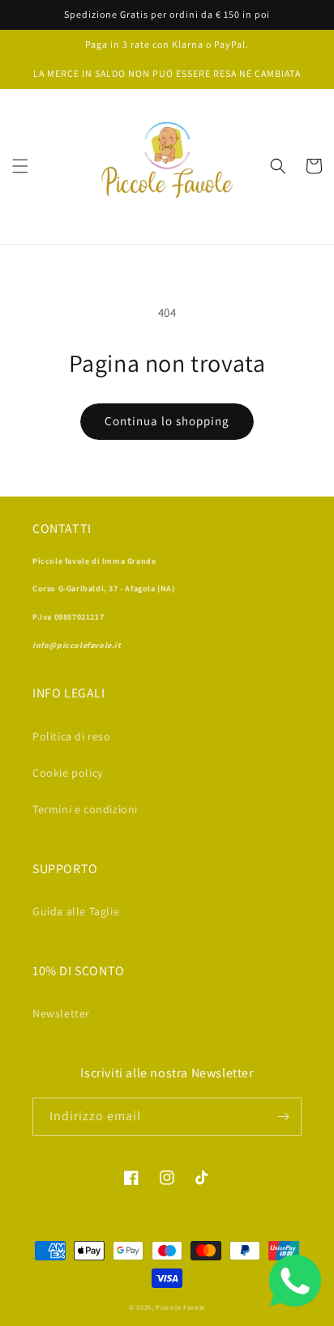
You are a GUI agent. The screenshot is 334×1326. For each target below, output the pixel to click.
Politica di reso (71, 736)
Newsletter (61, 1013)
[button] (20, 166)
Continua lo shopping (167, 420)
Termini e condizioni (85, 809)
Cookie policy (67, 772)
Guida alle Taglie (75, 911)
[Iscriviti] (283, 1117)
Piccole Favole (180, 1307)
